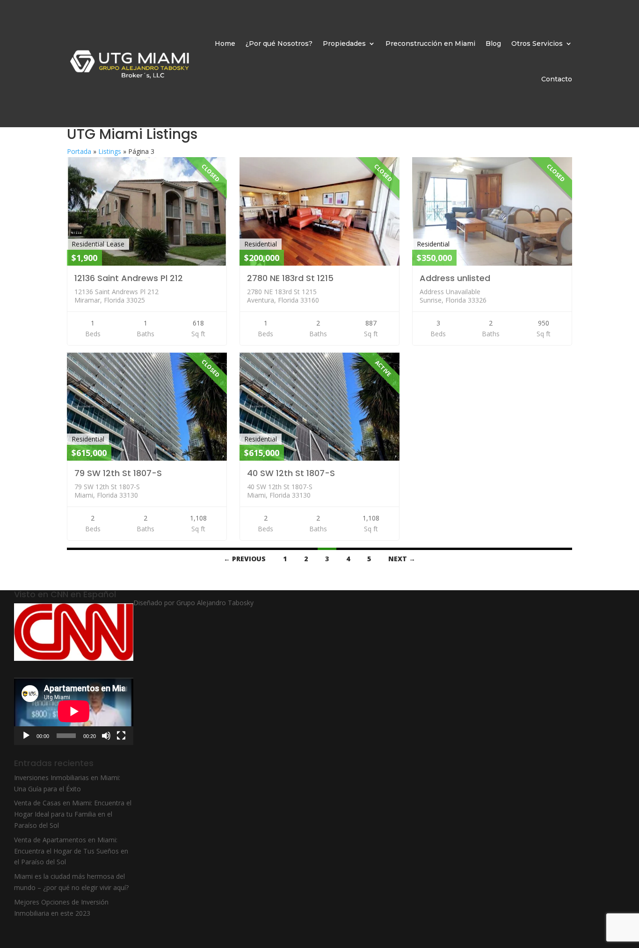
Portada (79, 151)
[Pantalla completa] (121, 735)
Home (225, 43)
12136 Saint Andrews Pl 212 (128, 278)
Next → (401, 558)
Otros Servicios (537, 43)
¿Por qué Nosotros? (279, 43)
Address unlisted (455, 278)
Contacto (556, 79)
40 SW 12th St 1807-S (291, 473)
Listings (109, 151)
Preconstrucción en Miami (430, 43)
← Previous (245, 558)
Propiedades (344, 43)
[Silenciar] (106, 735)
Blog (493, 43)
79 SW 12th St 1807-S (118, 473)
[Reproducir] (26, 735)
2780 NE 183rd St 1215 (290, 278)
